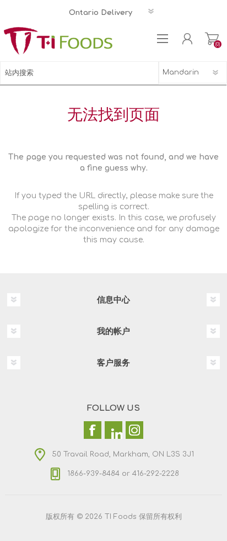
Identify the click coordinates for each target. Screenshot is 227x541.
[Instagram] (134, 430)
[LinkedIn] (113, 430)
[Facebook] (92, 430)
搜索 (147, 73)
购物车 (211, 38)
